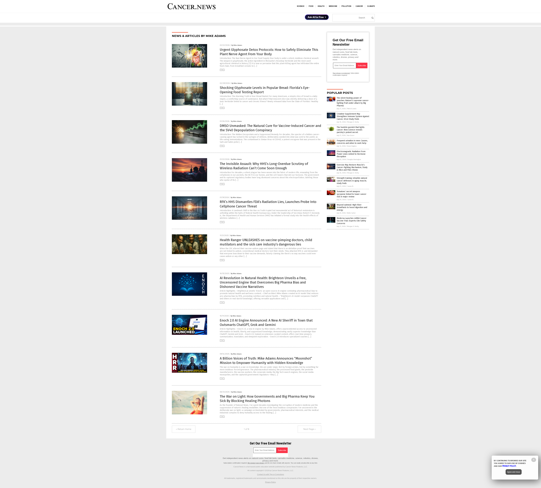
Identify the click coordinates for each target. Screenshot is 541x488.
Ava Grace (350, 135)
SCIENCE (300, 6)
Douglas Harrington (354, 159)
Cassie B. (350, 186)
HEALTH (321, 6)
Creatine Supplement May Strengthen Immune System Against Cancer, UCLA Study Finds (353, 116)
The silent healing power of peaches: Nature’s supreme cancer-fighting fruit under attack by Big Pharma (353, 102)
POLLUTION (346, 6)
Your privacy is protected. (341, 73)
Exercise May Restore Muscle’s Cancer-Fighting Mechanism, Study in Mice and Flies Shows (352, 167)
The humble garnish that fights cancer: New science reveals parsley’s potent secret (350, 130)
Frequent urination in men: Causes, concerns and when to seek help (352, 141)
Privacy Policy (270, 482)
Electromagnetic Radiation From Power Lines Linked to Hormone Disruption (351, 154)
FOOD (311, 6)
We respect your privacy (256, 463)
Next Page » (309, 429)
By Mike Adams (236, 45)
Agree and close (513, 472)
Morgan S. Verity (353, 122)
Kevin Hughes (352, 146)
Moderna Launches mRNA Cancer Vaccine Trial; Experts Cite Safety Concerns (351, 220)
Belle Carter (351, 213)
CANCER (359, 6)
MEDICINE (333, 6)
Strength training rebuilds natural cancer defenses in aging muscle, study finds (352, 180)
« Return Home (183, 429)
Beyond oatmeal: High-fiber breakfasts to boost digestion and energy (352, 207)
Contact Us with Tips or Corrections (270, 474)
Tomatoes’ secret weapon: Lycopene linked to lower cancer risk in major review (351, 194)
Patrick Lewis (351, 109)
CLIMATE (371, 6)
